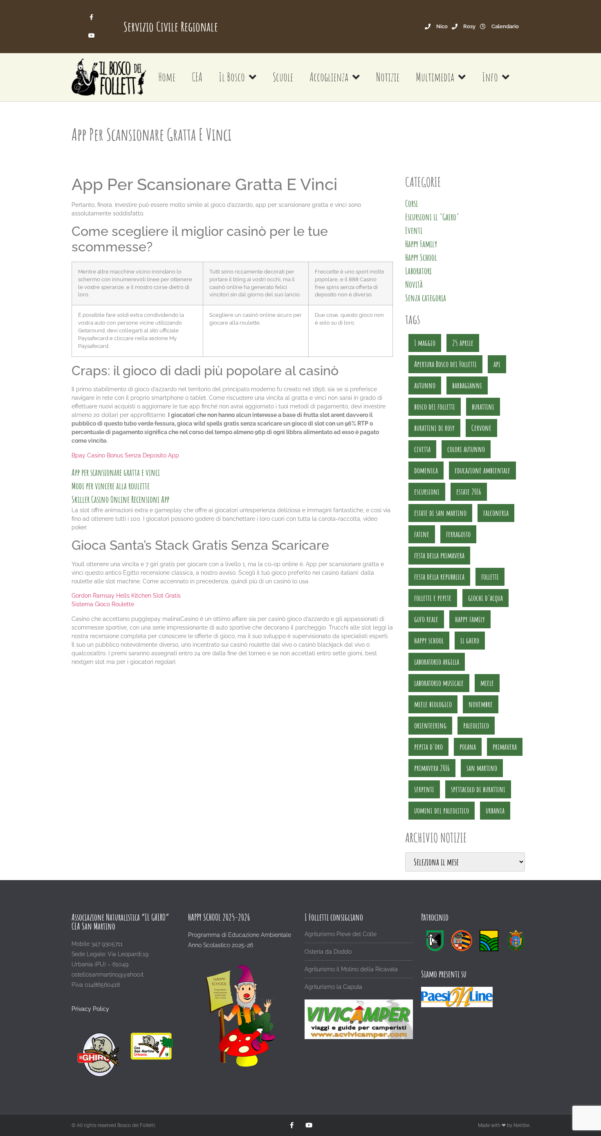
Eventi (413, 230)
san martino (481, 768)
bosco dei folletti (434, 406)
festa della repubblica (439, 576)
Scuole (283, 77)
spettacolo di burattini (478, 789)
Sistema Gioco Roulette (103, 604)
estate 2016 (468, 491)
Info (490, 77)
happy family (470, 619)
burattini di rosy (434, 428)
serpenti (424, 789)
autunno (424, 385)
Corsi (411, 203)
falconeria (496, 513)
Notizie (387, 77)
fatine (421, 534)
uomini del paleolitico (441, 810)
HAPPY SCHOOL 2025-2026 (219, 917)
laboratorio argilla (436, 662)
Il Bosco (232, 77)
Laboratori (418, 270)
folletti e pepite (432, 598)
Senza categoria (425, 297)
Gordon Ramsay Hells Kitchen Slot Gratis (126, 595)
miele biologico (433, 704)
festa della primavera (439, 555)
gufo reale (426, 619)
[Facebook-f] (91, 17)
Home (166, 77)
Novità (414, 284)
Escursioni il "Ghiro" (432, 216)
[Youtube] (91, 36)
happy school (429, 640)
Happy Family (421, 243)
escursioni (427, 491)
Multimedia (435, 77)
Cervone (481, 428)
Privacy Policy (90, 1009)
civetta (422, 449)
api (496, 364)
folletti (490, 576)
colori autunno (466, 449)
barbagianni (467, 385)
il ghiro (469, 640)
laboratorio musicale (439, 683)
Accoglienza (328, 77)
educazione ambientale (482, 470)
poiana (468, 747)
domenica (426, 470)
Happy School (421, 257)
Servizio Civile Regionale (170, 26)
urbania (495, 810)
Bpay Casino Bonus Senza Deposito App (125, 455)
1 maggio (424, 343)
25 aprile (462, 343)
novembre (481, 704)
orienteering (430, 725)
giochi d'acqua (485, 598)
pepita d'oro (428, 747)
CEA (197, 77)
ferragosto (458, 534)
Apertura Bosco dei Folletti (445, 364)
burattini (483, 406)
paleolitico (476, 725)
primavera (505, 747)
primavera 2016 (432, 768)
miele (487, 683)
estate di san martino (440, 513)
